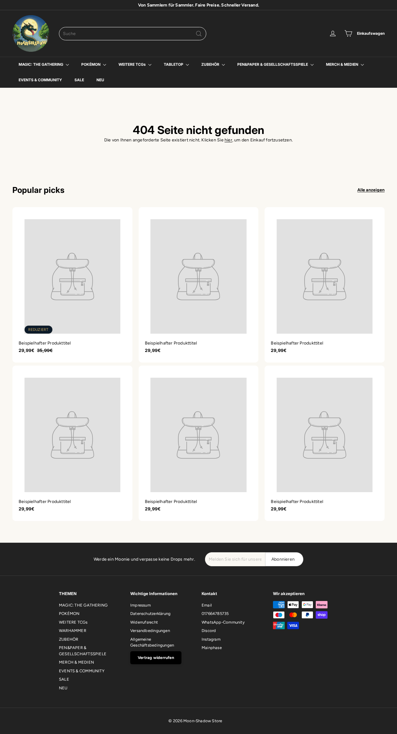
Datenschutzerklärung (150, 613)
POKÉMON (91, 64)
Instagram (211, 639)
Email (207, 605)
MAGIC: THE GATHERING (41, 64)
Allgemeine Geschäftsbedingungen (152, 642)
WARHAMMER (72, 630)
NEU (100, 80)
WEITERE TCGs (132, 64)
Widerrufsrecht (144, 622)
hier (228, 140)
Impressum (140, 605)
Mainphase (212, 647)
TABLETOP (174, 64)
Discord (209, 630)
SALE (79, 80)
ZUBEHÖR (210, 64)
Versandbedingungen (150, 630)
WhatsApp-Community (223, 622)
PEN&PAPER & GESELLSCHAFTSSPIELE (273, 64)
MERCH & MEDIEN (342, 64)
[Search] (198, 33)
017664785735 (215, 613)
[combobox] (132, 33)
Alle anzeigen (371, 190)
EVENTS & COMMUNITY (40, 80)
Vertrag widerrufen (156, 657)
